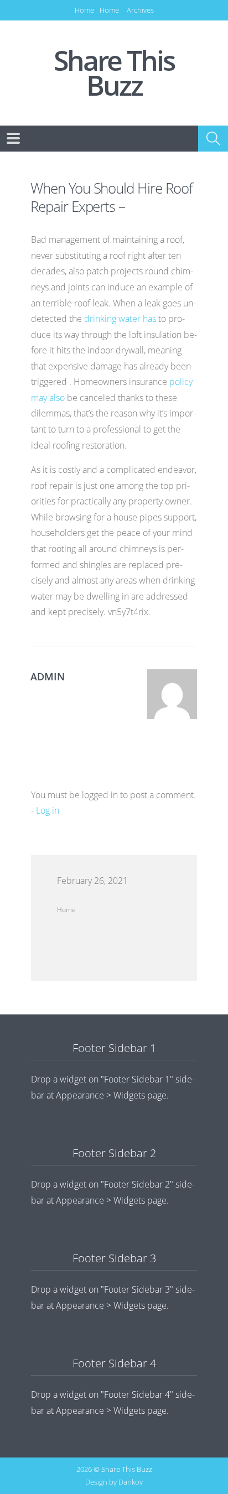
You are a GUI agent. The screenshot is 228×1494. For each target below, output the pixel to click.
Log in (47, 810)
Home (84, 10)
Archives (140, 10)
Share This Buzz (114, 73)
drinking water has (120, 319)
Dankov (130, 1482)
